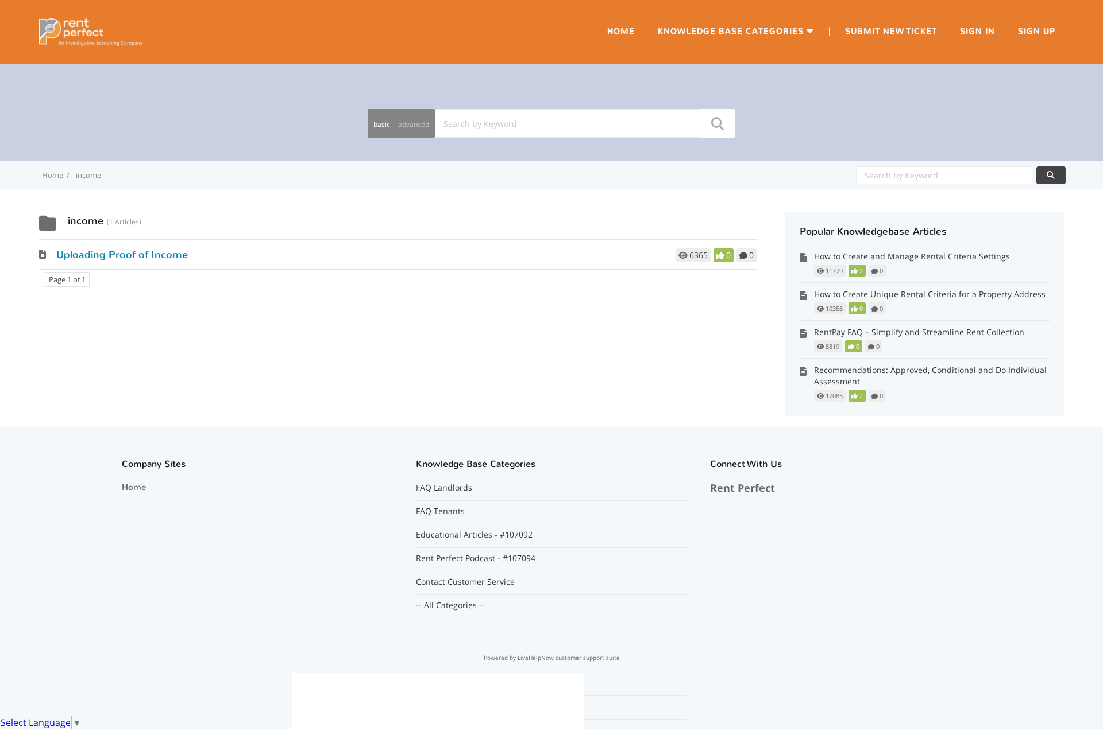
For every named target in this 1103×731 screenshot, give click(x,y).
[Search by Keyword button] (1051, 175)
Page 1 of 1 (67, 279)
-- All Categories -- (450, 605)
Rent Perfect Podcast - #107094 (475, 558)
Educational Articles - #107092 (474, 534)
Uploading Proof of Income (122, 255)
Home (621, 31)
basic (381, 124)
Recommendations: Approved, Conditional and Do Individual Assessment (930, 375)
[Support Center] (90, 31)
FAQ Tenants (440, 511)
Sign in (977, 31)
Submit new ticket (891, 31)
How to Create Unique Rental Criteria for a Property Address (930, 294)
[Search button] (717, 123)
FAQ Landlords (444, 487)
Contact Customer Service (465, 581)
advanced (413, 124)
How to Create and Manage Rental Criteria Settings (912, 256)
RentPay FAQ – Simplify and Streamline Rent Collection (919, 331)
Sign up (1036, 31)
